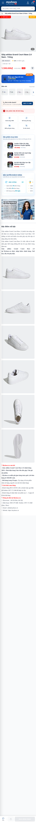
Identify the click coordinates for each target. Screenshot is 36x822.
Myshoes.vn (7, 251)
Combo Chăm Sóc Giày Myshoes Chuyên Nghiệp (22, 144)
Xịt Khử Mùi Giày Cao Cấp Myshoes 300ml (22, 163)
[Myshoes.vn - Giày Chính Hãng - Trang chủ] (11, 3)
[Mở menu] (3, 3)
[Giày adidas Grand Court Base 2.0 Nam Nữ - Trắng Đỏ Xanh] (20, 92)
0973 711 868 (27, 103)
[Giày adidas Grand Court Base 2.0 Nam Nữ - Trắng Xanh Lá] (12, 92)
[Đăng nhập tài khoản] (28, 3)
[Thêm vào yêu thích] (32, 68)
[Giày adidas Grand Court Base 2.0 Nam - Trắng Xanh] (4, 92)
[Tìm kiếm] (32, 8)
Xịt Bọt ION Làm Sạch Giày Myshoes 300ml (22, 154)
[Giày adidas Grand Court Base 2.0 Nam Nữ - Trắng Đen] (27, 92)
